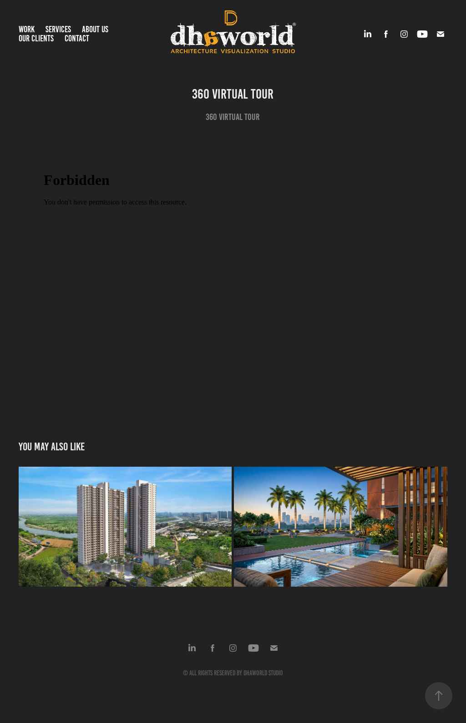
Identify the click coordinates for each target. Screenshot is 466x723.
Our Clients (36, 38)
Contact (77, 38)
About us (95, 29)
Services (58, 29)
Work (27, 29)
